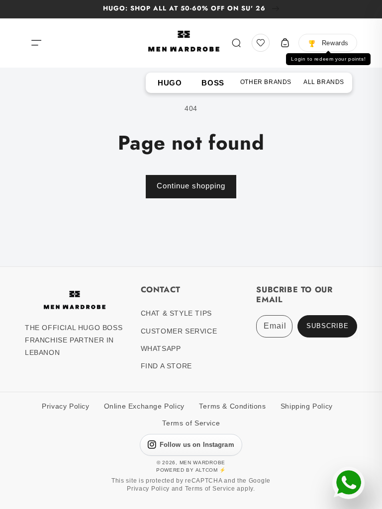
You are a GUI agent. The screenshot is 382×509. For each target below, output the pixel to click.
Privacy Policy (65, 406)
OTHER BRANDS (265, 82)
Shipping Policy (307, 406)
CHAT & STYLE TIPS (176, 313)
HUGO (170, 83)
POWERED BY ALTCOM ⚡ (191, 470)
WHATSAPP (161, 348)
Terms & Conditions (232, 406)
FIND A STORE (166, 366)
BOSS (212, 83)
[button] (36, 43)
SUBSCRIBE (327, 326)
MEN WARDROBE (202, 462)
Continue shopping (191, 185)
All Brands (323, 82)
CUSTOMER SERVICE (179, 331)
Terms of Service (191, 423)
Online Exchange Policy (144, 406)
